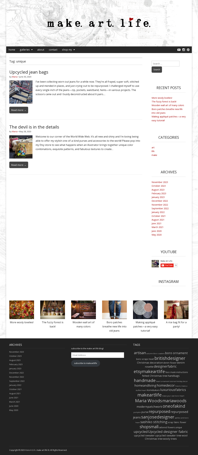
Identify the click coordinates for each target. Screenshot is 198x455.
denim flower (169, 362)
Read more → (18, 110)
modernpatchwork (149, 406)
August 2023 (158, 189)
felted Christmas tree (154, 376)
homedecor (166, 385)
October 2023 (159, 185)
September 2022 (160, 208)
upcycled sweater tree (168, 435)
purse (144, 412)
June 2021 (156, 223)
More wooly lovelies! (162, 97)
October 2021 (159, 216)
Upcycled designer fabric (168, 431)
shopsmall (149, 426)
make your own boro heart (173, 396)
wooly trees (170, 438)
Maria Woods (148, 400)
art (153, 147)
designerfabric (165, 366)
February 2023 (159, 193)
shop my (67, 49)
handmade (145, 380)
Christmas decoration (150, 362)
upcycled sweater (144, 435)
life (153, 151)
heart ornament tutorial (166, 381)
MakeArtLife (30, 450)
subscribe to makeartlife (85, 363)
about (40, 49)
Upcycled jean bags (28, 72)
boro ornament (176, 353)
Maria (14, 76)
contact (53, 49)
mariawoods (174, 400)
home (12, 49)
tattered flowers (167, 427)
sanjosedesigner (157, 417)
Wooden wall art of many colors (168, 105)
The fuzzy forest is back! (164, 101)
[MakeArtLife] (99, 23)
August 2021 (158, 219)
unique (178, 427)
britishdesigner (170, 358)
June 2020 (156, 231)
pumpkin (137, 412)
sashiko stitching (153, 422)
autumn (149, 353)
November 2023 (160, 182)
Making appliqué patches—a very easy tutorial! (145, 326)
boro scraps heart (145, 359)
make (154, 155)
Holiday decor (182, 381)
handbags (174, 376)
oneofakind (174, 406)
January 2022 (158, 212)
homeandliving (145, 385)
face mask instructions (176, 372)
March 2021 (158, 227)
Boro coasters (159, 353)
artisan (140, 352)
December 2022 (160, 200)
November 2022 (160, 204)
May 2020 (156, 234)
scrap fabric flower (177, 422)
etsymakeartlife (149, 371)
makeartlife (150, 395)
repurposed (159, 411)
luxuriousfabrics (173, 389)
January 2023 (158, 197)
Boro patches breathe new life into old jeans (114, 326)
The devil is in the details (34, 127)
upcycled (141, 431)
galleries (25, 49)
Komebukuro (153, 390)
